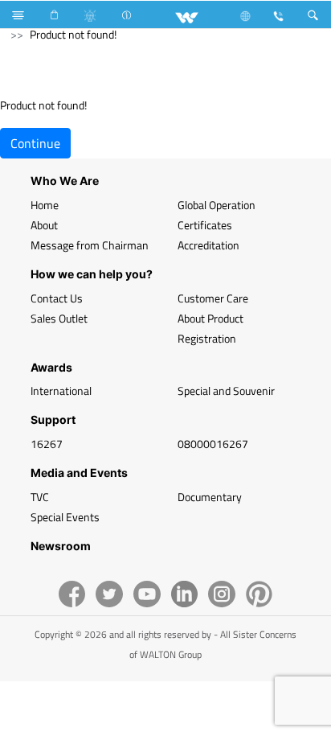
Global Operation (216, 204)
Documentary (210, 496)
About (44, 224)
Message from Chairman (90, 244)
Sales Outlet (59, 318)
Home (45, 204)
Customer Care (213, 298)
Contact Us (57, 298)
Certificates (205, 224)
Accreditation (208, 244)
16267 (47, 443)
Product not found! (73, 34)
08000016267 (213, 443)
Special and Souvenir (226, 390)
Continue (35, 143)
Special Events (65, 516)
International (61, 390)
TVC (40, 496)
